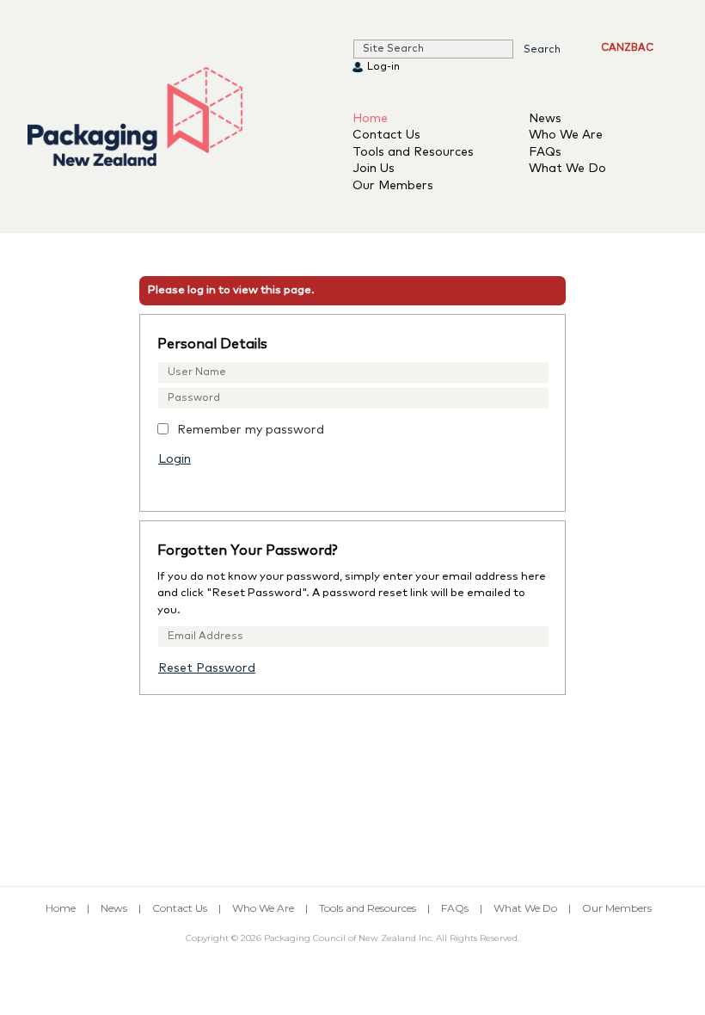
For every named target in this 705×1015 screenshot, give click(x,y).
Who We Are (566, 135)
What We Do (567, 169)
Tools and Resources (413, 152)
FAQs (545, 152)
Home (370, 119)
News (545, 119)
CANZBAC (627, 48)
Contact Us (386, 135)
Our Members (392, 186)
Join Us (373, 169)
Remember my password (250, 430)
